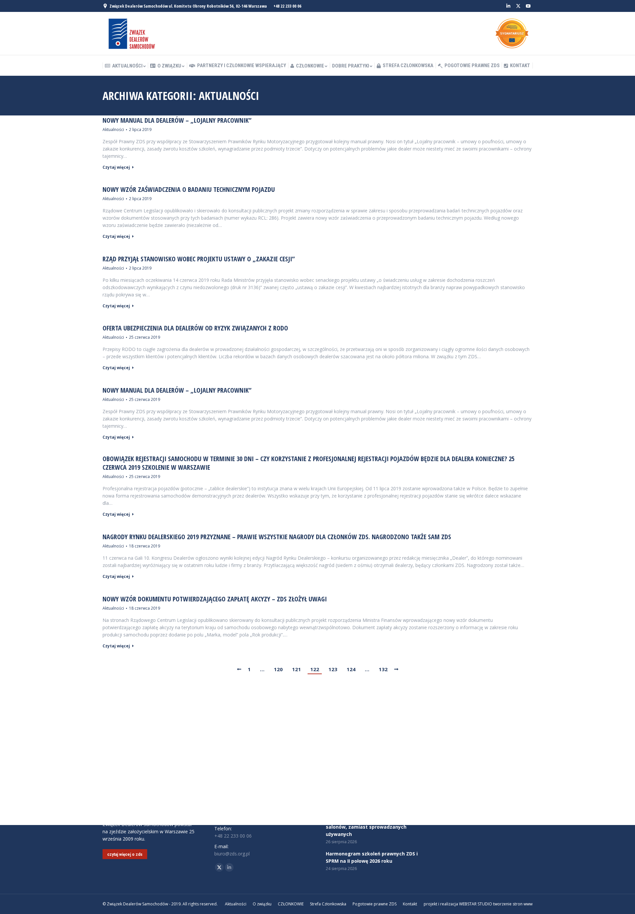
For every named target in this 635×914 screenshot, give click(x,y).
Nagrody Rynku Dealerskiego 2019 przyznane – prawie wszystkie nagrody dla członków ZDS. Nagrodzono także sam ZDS (277, 537)
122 (314, 669)
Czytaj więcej (116, 167)
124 (351, 669)
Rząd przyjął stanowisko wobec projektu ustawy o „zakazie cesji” (199, 259)
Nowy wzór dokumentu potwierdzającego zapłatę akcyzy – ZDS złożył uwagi (215, 599)
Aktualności (113, 129)
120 (278, 669)
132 (383, 669)
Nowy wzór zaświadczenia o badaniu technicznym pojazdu (189, 189)
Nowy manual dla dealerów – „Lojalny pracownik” (177, 120)
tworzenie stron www (512, 904)
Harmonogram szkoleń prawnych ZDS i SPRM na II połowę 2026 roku (372, 857)
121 (296, 669)
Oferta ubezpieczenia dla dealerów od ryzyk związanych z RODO (195, 328)
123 (332, 669)
